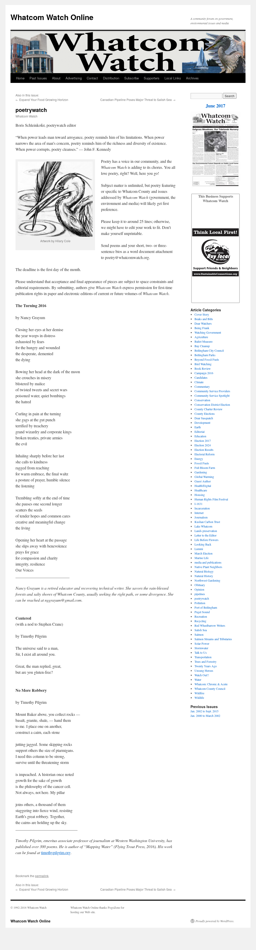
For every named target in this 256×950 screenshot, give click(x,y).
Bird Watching (203, 364)
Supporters (152, 78)
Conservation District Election (212, 404)
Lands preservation (205, 531)
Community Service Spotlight (212, 395)
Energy (198, 459)
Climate (199, 382)
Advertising (74, 78)
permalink (41, 876)
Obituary (199, 585)
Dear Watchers (203, 323)
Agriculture (201, 337)
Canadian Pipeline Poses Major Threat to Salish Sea (136, 99)
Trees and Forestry (205, 661)
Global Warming (204, 477)
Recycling (200, 621)
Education (200, 436)
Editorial (199, 432)
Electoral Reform (204, 454)
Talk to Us (200, 652)
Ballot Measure (203, 341)
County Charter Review (208, 409)
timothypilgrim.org (55, 852)
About (56, 78)
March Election (203, 553)
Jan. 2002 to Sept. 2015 (204, 711)
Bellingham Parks (205, 355)
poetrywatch (201, 598)
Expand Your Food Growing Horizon (43, 99)
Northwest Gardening (207, 580)
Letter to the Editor (205, 535)
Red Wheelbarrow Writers (209, 625)
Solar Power (201, 643)
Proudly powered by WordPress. (215, 921)
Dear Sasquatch (203, 418)
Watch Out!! (201, 675)
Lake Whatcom (203, 526)
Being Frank (201, 328)
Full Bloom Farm (204, 468)
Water (197, 679)
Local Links (172, 78)
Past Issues (38, 78)
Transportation (203, 657)
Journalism (201, 517)
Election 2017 (202, 441)
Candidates (201, 377)
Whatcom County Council (209, 689)
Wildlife (199, 698)
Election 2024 (202, 445)
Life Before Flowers (206, 540)
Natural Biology (204, 571)
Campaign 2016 (203, 373)
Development (202, 423)
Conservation (202, 400)
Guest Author (202, 481)
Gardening (200, 472)
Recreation (200, 616)
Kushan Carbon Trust (207, 522)
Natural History (203, 576)
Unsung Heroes (203, 670)
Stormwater (201, 648)
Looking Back (202, 544)
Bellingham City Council (209, 350)
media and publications (208, 562)
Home (20, 78)
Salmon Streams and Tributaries (213, 639)
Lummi (198, 549)
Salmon (199, 634)
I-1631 (198, 504)
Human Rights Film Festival (211, 499)
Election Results (204, 450)
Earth (197, 427)
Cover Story (201, 314)
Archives (192, 78)
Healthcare (200, 490)
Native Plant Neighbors (208, 567)
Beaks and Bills (203, 319)
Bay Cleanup (202, 346)
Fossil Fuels (201, 463)
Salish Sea (200, 630)
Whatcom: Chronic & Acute (211, 684)
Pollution (199, 603)
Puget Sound (202, 612)
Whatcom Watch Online (52, 17)
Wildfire (199, 693)
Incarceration (202, 508)
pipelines (199, 594)
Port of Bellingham (205, 607)
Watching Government (207, 332)
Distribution (111, 78)
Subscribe (131, 78)
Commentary (202, 386)
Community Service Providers (212, 391)
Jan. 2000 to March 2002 (205, 716)
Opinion (199, 589)
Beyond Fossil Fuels (206, 359)
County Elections (204, 414)
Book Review (202, 368)
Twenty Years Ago (205, 666)
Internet (199, 513)
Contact (92, 78)
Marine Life (201, 558)
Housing (199, 495)
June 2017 (215, 105)
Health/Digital (202, 486)
